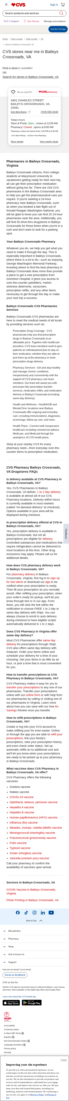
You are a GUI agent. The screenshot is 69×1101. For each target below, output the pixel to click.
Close (64, 1059)
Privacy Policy (37, 1095)
